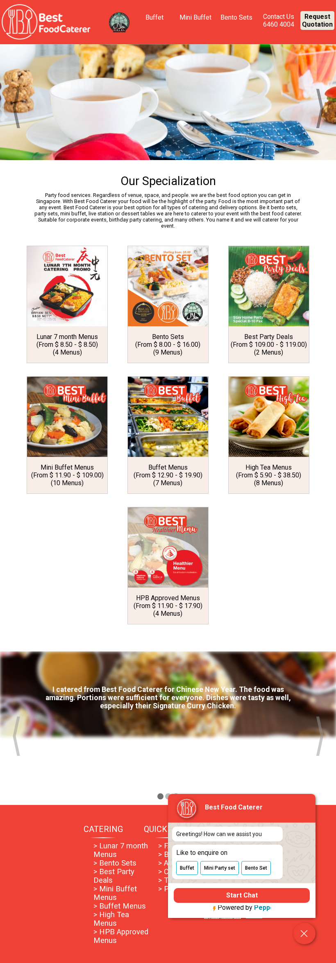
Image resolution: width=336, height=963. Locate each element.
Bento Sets (236, 17)
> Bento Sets (114, 863)
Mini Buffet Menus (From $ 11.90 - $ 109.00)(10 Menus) (67, 475)
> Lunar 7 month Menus (120, 850)
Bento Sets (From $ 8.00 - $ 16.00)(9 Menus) (167, 344)
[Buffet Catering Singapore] (168, 102)
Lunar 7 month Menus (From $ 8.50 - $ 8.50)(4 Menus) (67, 344)
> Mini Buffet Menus (115, 893)
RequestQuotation (317, 20)
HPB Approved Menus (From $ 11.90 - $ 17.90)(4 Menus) (168, 605)
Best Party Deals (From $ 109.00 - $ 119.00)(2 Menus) (269, 344)
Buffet (154, 17)
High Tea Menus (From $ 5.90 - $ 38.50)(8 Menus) (268, 475)
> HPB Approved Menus (120, 936)
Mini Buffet (195, 17)
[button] (187, 866)
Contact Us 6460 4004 (278, 20)
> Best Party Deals (113, 875)
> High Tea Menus (111, 918)
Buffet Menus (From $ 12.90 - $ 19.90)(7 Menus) (168, 475)
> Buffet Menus (119, 906)
